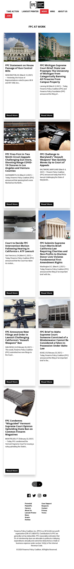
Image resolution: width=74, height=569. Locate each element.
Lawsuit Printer (30, 11)
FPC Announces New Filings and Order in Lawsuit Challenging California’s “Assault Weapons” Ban (17, 337)
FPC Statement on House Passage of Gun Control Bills (19, 68)
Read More (12, 115)
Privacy (44, 510)
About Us (62, 11)
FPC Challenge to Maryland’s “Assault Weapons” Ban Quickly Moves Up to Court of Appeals (53, 159)
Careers (28, 508)
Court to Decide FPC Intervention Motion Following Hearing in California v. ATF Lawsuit (19, 247)
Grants (27, 517)
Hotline (27, 520)
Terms (44, 513)
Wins (52, 11)
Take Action (12, 11)
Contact (44, 508)
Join (8, 16)
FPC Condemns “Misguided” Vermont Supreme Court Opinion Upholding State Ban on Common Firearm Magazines (19, 427)
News (44, 11)
